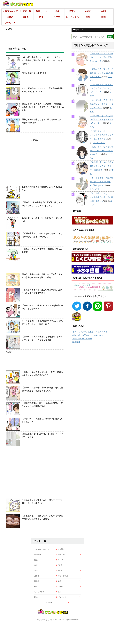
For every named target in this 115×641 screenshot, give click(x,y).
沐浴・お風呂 (63, 576)
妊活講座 (61, 549)
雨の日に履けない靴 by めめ (34, 73)
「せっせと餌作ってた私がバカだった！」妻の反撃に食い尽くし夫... (101, 57)
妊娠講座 (37, 554)
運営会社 (76, 341)
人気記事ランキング (41, 549)
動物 (103, 17)
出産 (36, 565)
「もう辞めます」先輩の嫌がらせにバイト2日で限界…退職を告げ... (101, 182)
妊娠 (57, 11)
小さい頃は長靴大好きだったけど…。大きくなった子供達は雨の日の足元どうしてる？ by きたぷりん (42, 60)
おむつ (36, 576)
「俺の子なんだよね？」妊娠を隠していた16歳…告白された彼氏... (101, 73)
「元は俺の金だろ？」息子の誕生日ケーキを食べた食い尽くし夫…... (101, 104)
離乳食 (36, 581)
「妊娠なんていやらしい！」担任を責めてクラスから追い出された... (101, 135)
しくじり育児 (72, 17)
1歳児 (103, 11)
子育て (72, 11)
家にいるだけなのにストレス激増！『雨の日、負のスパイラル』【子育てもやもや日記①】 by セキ (43, 107)
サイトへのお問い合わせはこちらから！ (90, 332)
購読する (79, 29)
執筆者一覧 (25, 11)
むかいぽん (95, 189)
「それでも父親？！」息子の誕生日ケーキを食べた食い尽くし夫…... (101, 119)
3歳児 (25, 17)
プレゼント (10, 22)
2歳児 (10, 17)
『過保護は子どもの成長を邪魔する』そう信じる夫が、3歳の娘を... (101, 166)
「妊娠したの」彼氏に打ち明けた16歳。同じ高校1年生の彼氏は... (101, 151)
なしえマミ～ (99, 142)
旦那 (88, 17)
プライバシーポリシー (82, 338)
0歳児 (88, 11)
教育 (36, 586)
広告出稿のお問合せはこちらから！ (88, 335)
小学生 (57, 17)
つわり (60, 560)
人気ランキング (10, 11)
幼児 (41, 17)
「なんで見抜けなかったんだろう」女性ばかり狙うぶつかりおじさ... (101, 88)
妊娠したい (41, 11)
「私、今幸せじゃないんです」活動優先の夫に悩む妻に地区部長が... (101, 197)
